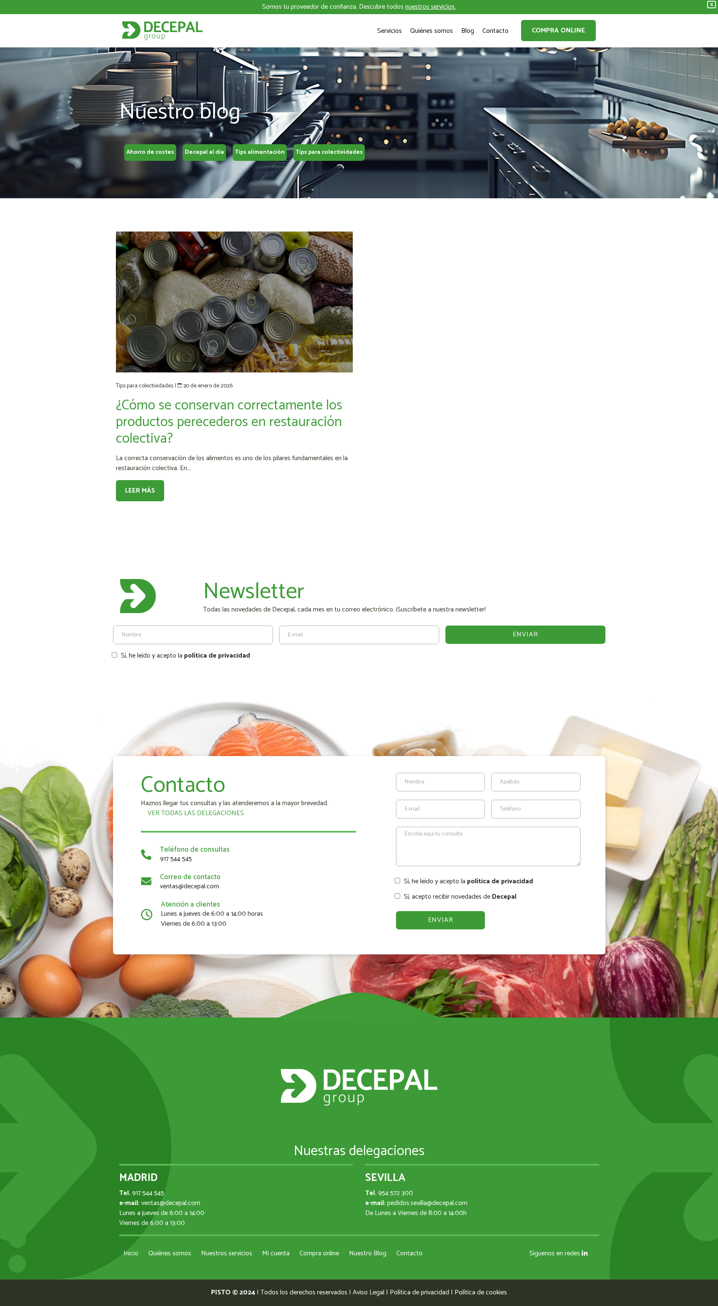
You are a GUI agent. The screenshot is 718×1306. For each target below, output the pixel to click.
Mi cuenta (276, 1253)
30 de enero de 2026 (208, 386)
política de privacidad (217, 655)
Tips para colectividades (329, 152)
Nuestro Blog (367, 1253)
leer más (140, 490)
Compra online (558, 30)
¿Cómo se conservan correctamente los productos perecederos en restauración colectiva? (229, 422)
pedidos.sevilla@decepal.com (427, 1203)
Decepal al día (204, 152)
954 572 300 (395, 1193)
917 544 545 (176, 859)
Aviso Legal (368, 1292)
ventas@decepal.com (189, 886)
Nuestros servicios (226, 1253)
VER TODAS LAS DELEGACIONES (195, 813)
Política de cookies (481, 1292)
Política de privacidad (419, 1292)
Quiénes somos (169, 1253)
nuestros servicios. (430, 6)
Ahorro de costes (150, 152)
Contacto (409, 1253)
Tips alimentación (260, 152)
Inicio (130, 1253)
